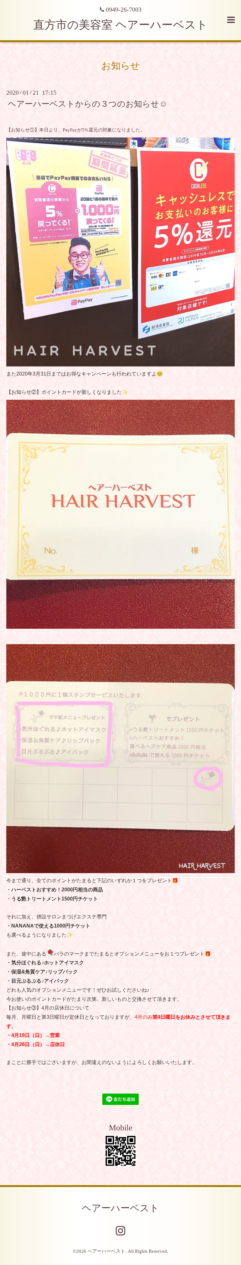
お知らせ (120, 65)
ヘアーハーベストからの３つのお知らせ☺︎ (88, 103)
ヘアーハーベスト (120, 1208)
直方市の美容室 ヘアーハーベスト (120, 25)
